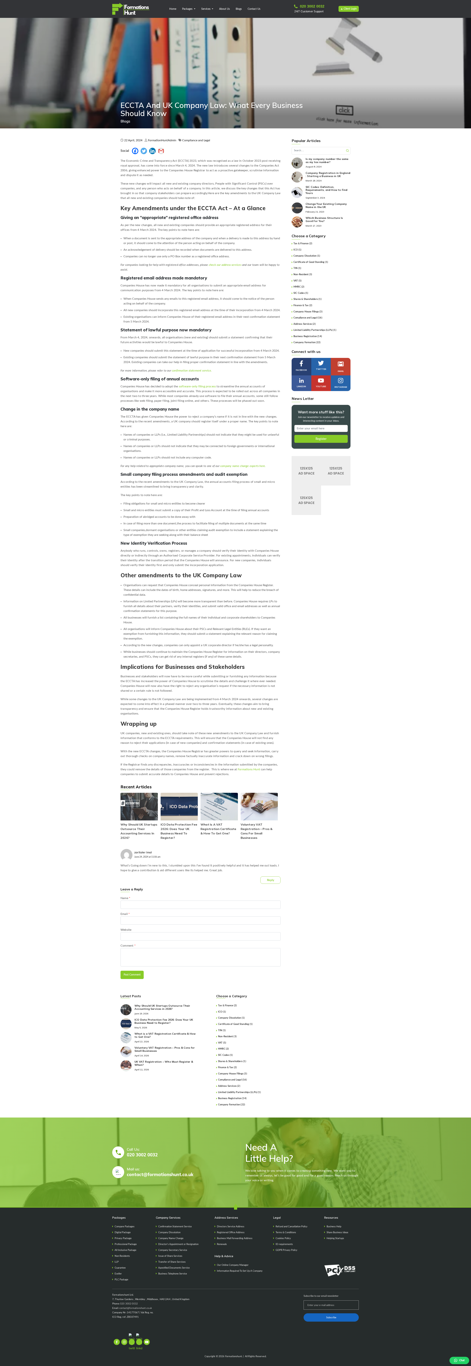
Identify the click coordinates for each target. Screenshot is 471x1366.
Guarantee (120, 1268)
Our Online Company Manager (233, 1265)
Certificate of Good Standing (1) (235, 1024)
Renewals (222, 1244)
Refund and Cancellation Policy (291, 1226)
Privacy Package (123, 1238)
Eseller (118, 1274)
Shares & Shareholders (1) (232, 1061)
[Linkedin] (152, 151)
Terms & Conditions (286, 1232)
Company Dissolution (169, 1232)
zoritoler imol (143, 852)
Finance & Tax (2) (227, 1067)
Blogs (239, 9)
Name (125, 898)
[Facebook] (135, 151)
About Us (224, 9)
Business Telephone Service (172, 1274)
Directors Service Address (230, 1226)
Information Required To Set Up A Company (240, 1271)
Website (126, 929)
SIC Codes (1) (225, 1055)
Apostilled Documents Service (174, 1268)
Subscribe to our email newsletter (321, 1296)
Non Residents (122, 1256)
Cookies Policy (283, 1238)
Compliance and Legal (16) (232, 1080)
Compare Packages (124, 1226)
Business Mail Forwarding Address (234, 1238)
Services (206, 9)
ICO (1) (222, 1012)
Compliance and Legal (196, 140)
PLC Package (121, 1280)
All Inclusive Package (125, 1250)
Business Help (334, 1226)
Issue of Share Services (170, 1256)
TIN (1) (222, 1030)
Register (321, 438)
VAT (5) (222, 1043)
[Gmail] (161, 151)
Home (172, 9)
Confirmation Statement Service (175, 1226)
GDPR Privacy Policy (286, 1250)
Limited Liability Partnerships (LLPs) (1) (239, 1092)
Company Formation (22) (231, 1105)
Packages (187, 9)
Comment (128, 945)
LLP (117, 1262)
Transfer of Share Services (172, 1262)
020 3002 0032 (312, 6)
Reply (270, 880)
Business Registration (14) (232, 1098)
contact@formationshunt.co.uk (160, 1174)
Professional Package (126, 1244)
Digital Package (123, 1232)
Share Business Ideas (337, 1232)
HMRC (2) (223, 1049)
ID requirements (284, 1244)
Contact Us (254, 9)
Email (125, 914)
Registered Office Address (231, 1232)
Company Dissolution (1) (231, 1018)
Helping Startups (335, 1238)
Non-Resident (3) (227, 1036)
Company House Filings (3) (232, 1074)
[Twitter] (144, 151)
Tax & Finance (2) (227, 1005)
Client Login (350, 9)
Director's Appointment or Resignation (178, 1244)
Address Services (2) (229, 1086)
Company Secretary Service (172, 1250)
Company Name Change (170, 1238)
